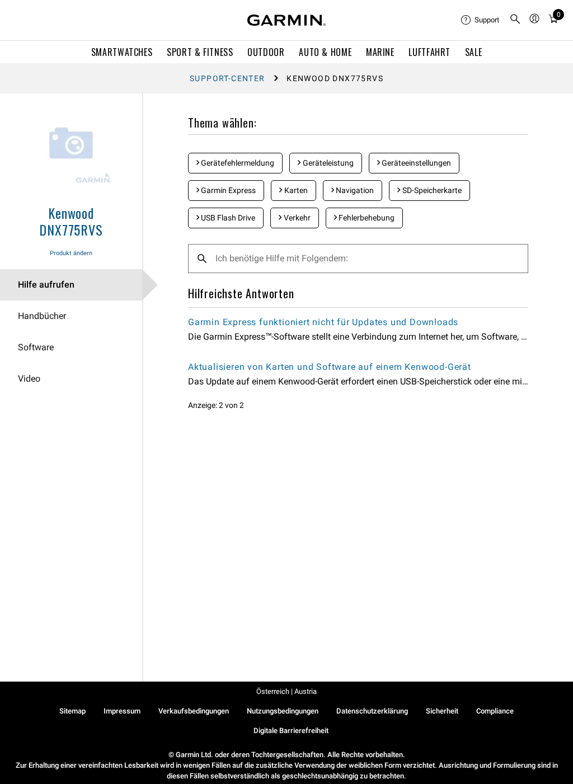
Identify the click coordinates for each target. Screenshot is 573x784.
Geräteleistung (327, 162)
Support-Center (227, 78)
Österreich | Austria (286, 691)
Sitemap (72, 711)
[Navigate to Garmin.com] (286, 20)
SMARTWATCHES (122, 52)
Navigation (354, 190)
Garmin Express (227, 190)
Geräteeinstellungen (415, 162)
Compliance (495, 711)
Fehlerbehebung (365, 217)
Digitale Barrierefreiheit (290, 730)
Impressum (122, 711)
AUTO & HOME (325, 52)
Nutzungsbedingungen (282, 711)
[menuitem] (480, 20)
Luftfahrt (429, 52)
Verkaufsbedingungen (193, 711)
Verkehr (296, 217)
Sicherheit (442, 711)
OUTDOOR (265, 52)
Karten (295, 190)
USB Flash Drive (227, 217)
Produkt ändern (71, 253)
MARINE (380, 52)
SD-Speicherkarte (431, 190)
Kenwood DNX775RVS (70, 221)
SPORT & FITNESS (200, 52)
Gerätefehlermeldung (236, 162)
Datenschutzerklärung (372, 711)
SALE (473, 52)
